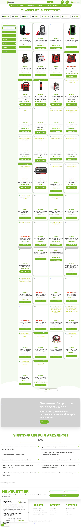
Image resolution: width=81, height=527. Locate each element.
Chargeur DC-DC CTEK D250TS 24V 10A (25, 378)
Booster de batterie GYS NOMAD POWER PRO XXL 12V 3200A (56, 42)
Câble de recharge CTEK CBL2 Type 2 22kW (71, 323)
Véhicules (13, 5)
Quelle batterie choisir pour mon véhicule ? (54, 447)
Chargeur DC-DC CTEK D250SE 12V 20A (71, 350)
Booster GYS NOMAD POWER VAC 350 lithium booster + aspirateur (40, 98)
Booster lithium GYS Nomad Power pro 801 (71, 153)
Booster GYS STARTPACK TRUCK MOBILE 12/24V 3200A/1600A (40, 126)
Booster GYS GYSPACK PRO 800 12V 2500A (41, 69)
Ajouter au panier (25, 47)
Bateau (26, 16)
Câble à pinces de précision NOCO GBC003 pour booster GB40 (25, 296)
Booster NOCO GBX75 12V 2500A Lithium (56, 239)
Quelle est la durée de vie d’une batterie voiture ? (16, 460)
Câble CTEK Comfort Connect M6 (56, 295)
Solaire (47, 5)
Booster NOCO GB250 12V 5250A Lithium (71, 181)
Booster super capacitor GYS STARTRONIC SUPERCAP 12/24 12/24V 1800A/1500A (71, 267)
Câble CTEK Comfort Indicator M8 (25, 323)
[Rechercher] (50, 2)
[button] (20, 448)
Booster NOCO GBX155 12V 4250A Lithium (25, 239)
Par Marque (66, 16)
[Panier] (62, 2)
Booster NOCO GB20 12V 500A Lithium (56, 185)
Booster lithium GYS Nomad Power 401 (71, 125)
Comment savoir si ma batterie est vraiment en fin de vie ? (59, 460)
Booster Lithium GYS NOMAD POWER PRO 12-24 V (40, 154)
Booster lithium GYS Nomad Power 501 (25, 153)
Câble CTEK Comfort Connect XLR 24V (71, 295)
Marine (22, 5)
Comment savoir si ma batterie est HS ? (13, 454)
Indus (36, 16)
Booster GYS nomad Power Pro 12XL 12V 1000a (56, 69)
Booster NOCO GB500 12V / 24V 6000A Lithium (56, 212)
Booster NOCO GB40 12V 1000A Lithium (40, 212)
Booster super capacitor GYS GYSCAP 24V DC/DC (40, 253)
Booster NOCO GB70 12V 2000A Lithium (71, 212)
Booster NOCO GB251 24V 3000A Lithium (25, 212)
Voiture (6, 16)
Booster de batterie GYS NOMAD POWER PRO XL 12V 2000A (40, 42)
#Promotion (76, 2)
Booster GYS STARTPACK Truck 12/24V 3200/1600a (25, 125)
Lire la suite (71, 76)
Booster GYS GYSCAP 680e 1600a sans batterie (25, 69)
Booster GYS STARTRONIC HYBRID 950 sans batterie (56, 125)
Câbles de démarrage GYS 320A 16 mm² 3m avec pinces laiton (56, 351)
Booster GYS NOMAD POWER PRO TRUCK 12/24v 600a (25, 98)
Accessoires (65, 5)
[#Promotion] (72, 2)
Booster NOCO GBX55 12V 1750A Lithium (40, 239)
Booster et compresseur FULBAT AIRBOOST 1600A (71, 41)
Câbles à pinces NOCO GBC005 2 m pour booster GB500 (41, 351)
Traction (40, 5)
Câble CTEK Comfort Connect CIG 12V (40, 295)
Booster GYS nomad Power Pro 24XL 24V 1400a (71, 70)
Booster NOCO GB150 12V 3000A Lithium (40, 181)
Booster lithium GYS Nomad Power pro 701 (56, 153)
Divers (76, 16)
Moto (16, 16)
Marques (55, 5)
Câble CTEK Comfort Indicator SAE (40, 323)
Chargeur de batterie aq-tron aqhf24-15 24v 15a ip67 (40, 379)
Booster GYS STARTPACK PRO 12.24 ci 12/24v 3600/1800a (71, 98)
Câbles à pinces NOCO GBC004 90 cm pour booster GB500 (25, 351)
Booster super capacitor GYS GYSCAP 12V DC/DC (71, 239)
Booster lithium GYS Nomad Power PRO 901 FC (25, 181)
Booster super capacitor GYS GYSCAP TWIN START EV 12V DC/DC (56, 254)
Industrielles (30, 5)
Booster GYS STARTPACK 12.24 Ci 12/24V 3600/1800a (56, 98)
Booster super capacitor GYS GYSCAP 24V (25, 266)
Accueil (2, 482)
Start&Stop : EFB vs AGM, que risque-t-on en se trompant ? (59, 473)
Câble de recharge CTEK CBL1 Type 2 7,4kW (56, 323)
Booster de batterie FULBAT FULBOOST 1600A (25, 41)
